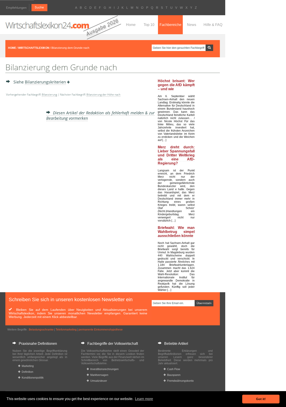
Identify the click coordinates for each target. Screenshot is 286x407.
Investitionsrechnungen (104, 369)
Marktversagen (98, 375)
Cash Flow (173, 369)
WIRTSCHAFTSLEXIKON (33, 47)
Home (131, 25)
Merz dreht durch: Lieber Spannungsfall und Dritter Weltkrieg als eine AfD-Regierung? (176, 155)
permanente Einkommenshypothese (101, 329)
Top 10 (149, 25)
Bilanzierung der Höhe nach (103, 94)
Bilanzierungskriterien (45, 82)
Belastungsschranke (41, 329)
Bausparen (173, 375)
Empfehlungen (16, 7)
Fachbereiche (170, 25)
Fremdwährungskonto (180, 380)
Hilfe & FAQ (213, 25)
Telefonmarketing (66, 329)
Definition (26, 371)
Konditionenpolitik (32, 377)
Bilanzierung (49, 94)
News (191, 25)
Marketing (27, 366)
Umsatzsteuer (98, 380)
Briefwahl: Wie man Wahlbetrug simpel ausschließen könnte (176, 232)
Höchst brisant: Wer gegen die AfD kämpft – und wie (176, 85)
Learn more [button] (144, 399)
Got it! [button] (261, 399)
